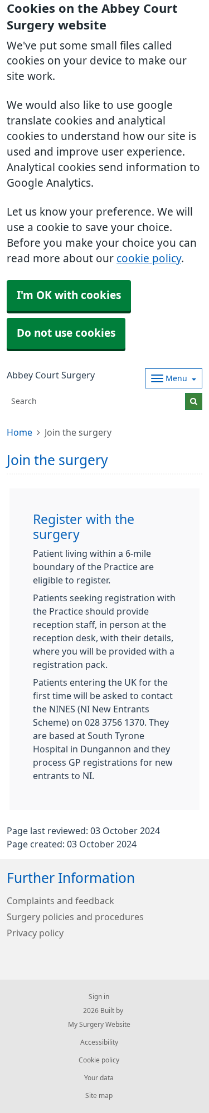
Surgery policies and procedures (75, 916)
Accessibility (99, 1042)
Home (19, 432)
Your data (99, 1078)
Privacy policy (35, 933)
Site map (99, 1095)
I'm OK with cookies (69, 295)
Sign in (99, 997)
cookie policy (148, 258)
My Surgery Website (99, 1024)
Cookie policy (99, 1060)
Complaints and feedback (60, 900)
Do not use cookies (66, 333)
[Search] (193, 401)
